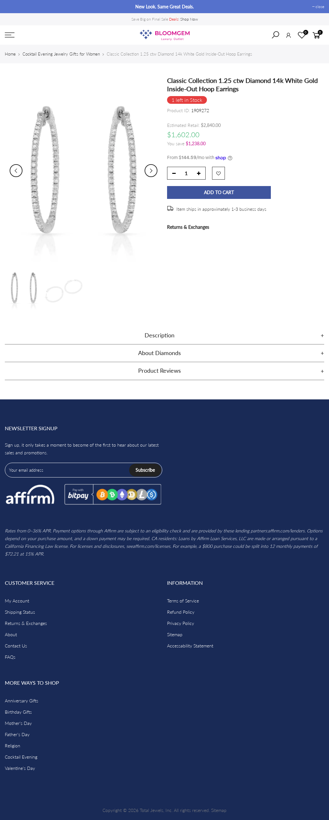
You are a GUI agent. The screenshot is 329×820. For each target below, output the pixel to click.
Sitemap (174, 634)
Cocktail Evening (21, 757)
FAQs (10, 657)
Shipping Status (20, 612)
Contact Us (16, 645)
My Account (17, 600)
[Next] (151, 170)
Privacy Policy (180, 623)
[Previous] (16, 170)
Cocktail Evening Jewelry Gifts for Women (61, 54)
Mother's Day (18, 723)
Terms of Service (183, 600)
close (12, 6)
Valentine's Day (20, 768)
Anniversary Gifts (21, 700)
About (11, 634)
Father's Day (17, 734)
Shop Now (189, 19)
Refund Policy (180, 612)
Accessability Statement (190, 645)
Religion (12, 745)
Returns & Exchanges (188, 227)
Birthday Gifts (18, 712)
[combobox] (279, 37)
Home (10, 54)
